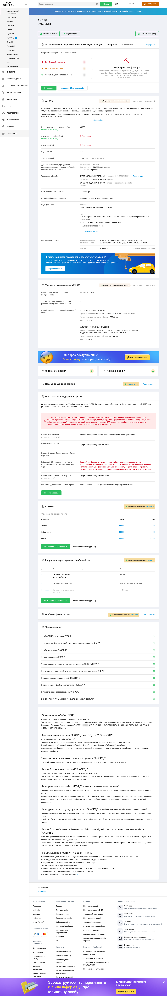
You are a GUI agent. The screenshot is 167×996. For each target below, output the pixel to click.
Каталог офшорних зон (65, 966)
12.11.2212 (45, 575)
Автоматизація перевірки (94, 926)
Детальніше (138, 176)
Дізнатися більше (137, 357)
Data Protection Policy (39, 957)
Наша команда (62, 914)
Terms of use (38, 952)
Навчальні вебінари (64, 926)
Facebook (37, 906)
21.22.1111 (45, 590)
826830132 (104, 248)
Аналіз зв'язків (12, 54)
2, (114, 314)
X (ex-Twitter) (38, 922)
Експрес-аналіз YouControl (94, 934)
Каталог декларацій (64, 977)
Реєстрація (151, 4)
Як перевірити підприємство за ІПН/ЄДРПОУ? (96, 963)
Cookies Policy (39, 963)
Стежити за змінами (50, 34)
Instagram (37, 918)
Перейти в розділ (51, 493)
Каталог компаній (63, 952)
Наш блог (60, 937)
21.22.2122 (45, 583)
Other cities (42, 891)
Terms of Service (39, 948)
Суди (9, 42)
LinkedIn (36, 910)
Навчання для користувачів (62, 931)
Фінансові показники (92, 922)
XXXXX (121, 525)
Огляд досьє (11, 18)
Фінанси (10, 22)
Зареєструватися (126, 991)
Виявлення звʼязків (91, 930)
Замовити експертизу (148, 34)
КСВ (57, 941)
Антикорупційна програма (39, 974)
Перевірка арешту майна (93, 969)
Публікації (11, 38)
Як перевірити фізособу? (93, 958)
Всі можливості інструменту (84, 547)
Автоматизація (12, 66)
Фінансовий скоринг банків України (94, 939)
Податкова (11, 50)
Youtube (36, 914)
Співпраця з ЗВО (63, 922)
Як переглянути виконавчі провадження (94, 953)
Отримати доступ (132, 384)
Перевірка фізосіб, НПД (93, 910)
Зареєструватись (55, 269)
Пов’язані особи (13, 58)
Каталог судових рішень (63, 961)
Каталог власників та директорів (65, 971)
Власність (10, 26)
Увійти (131, 4)
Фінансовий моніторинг (93, 914)
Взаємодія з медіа (64, 918)
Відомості (10, 34)
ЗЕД (8, 62)
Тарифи (59, 906)
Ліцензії (11, 46)
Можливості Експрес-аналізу (72, 88)
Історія (9, 30)
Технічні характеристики (39, 968)
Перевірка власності (92, 918)
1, (112, 314)
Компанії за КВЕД (63, 956)
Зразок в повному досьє (57, 547)
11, (116, 330)
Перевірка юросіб (90, 906)
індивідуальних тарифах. (132, 11)
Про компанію (62, 910)
